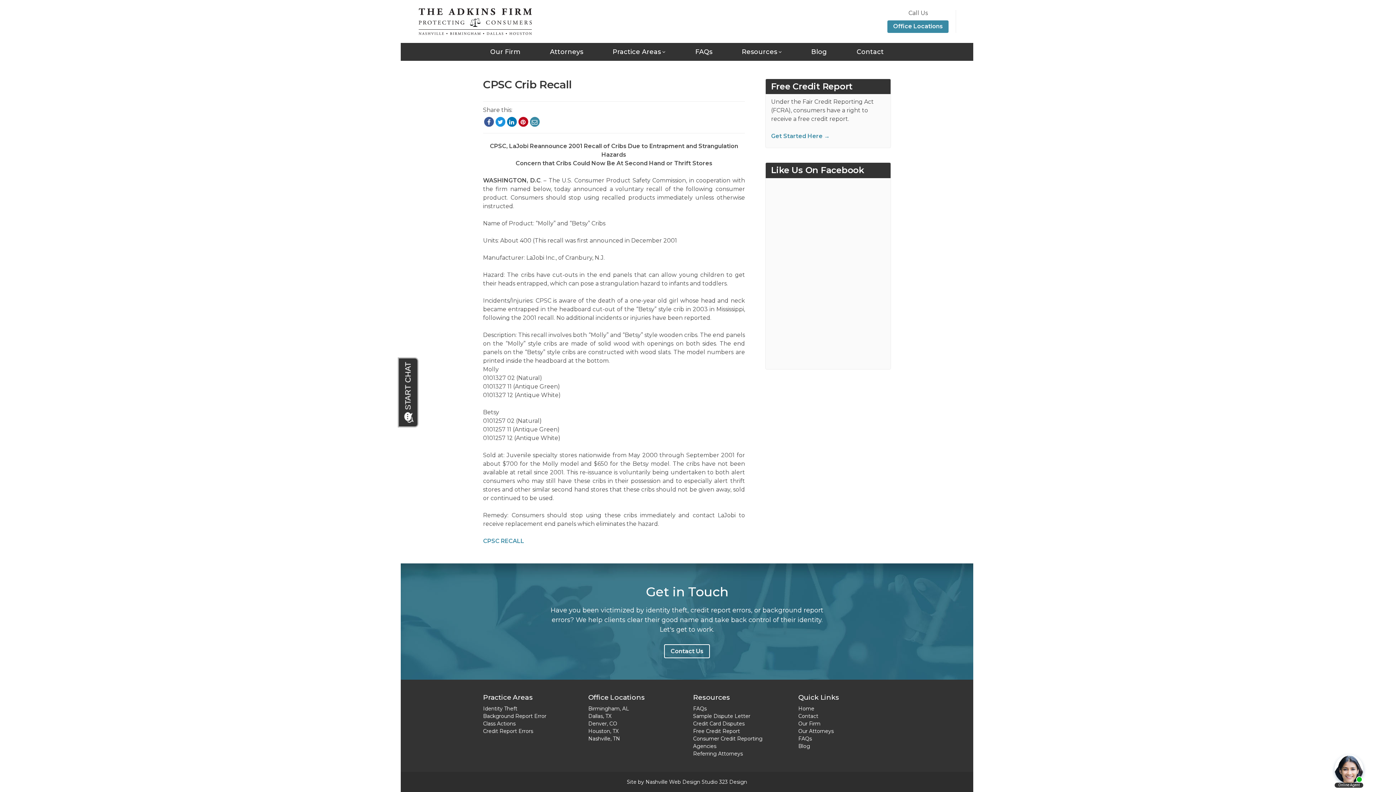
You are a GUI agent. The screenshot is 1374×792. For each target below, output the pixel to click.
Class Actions (499, 723)
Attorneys (566, 52)
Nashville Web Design (672, 782)
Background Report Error (514, 716)
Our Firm (505, 52)
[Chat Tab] (408, 392)
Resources (759, 52)
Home (806, 708)
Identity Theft (500, 708)
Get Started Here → (800, 136)
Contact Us (687, 651)
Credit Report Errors (508, 731)
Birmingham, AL (608, 708)
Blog (819, 52)
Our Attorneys (816, 731)
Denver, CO (602, 723)
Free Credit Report (716, 731)
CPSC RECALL (503, 541)
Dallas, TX (600, 716)
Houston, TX (603, 731)
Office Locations (918, 26)
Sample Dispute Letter (721, 716)
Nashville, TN (604, 738)
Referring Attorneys (718, 754)
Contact (870, 52)
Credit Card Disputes (719, 723)
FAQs (703, 52)
